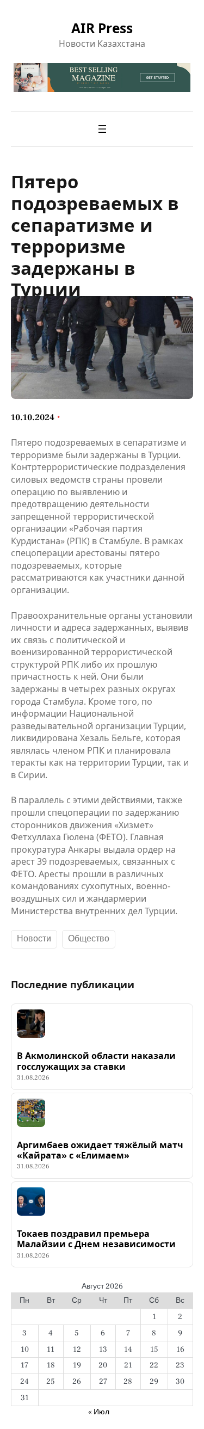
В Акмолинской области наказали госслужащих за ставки (96, 1061)
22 (154, 1365)
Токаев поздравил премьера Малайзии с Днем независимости (96, 1239)
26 (76, 1381)
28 (127, 1381)
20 (102, 1365)
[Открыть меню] (102, 128)
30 (180, 1381)
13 (103, 1349)
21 (128, 1365)
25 (50, 1381)
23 (180, 1365)
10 (25, 1349)
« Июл (98, 1412)
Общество (88, 938)
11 (50, 1349)
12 (77, 1349)
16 (180, 1349)
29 (154, 1381)
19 (77, 1365)
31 (25, 1398)
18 (51, 1365)
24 (24, 1381)
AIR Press (102, 28)
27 (103, 1381)
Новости (34, 938)
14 (128, 1349)
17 (24, 1365)
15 (154, 1349)
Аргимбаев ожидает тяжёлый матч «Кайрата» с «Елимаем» (100, 1150)
